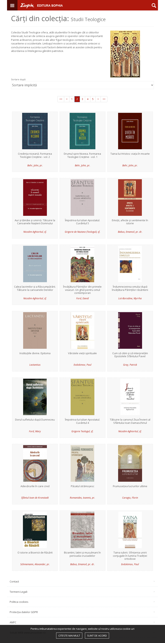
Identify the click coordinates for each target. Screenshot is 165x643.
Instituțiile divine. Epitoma (35, 353)
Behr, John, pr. (35, 165)
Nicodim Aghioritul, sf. (35, 232)
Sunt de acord (97, 635)
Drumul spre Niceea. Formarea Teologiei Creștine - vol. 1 (82, 155)
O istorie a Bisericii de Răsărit (35, 552)
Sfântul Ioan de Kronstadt (35, 497)
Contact (14, 581)
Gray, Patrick (130, 364)
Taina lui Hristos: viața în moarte (130, 153)
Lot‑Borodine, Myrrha (130, 298)
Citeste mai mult (69, 635)
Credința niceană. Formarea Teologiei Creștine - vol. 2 (35, 155)
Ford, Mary (35, 431)
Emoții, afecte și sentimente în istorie (130, 222)
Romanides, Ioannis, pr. (82, 497)
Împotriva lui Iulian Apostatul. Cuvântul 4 (82, 421)
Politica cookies (19, 602)
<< (60, 99)
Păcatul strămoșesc (82, 486)
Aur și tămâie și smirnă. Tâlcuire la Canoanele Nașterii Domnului (35, 222)
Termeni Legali (18, 592)
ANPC (13, 622)
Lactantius (34, 364)
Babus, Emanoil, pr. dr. (130, 232)
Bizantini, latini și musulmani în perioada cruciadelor (82, 554)
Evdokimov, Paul (82, 364)
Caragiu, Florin (130, 497)
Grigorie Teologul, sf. (82, 431)
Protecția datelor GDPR (24, 612)
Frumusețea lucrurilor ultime (130, 486)
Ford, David (82, 298)
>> (104, 99)
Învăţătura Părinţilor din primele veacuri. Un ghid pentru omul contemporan (82, 290)
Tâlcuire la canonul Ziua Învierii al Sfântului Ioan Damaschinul (130, 421)
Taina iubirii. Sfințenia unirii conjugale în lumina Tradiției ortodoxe (130, 556)
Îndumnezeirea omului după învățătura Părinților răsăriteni (130, 288)
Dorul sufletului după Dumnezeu (35, 419)
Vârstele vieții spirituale (82, 353)
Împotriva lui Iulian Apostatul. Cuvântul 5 (82, 222)
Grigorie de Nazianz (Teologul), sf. (82, 232)
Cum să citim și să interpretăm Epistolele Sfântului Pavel (130, 355)
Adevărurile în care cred (35, 486)
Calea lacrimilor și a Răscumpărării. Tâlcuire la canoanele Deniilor (35, 288)
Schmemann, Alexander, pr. (35, 564)
